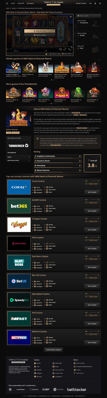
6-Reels (76, 115)
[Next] (99, 60)
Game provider (81, 20)
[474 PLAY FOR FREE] (29, 67)
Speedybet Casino (41, 294)
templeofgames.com (44, 396)
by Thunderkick (57, 12)
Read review (67, 54)
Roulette (21, 3)
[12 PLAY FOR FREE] (62, 67)
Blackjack (30, 3)
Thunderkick (76, 113)
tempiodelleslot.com (68, 396)
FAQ (90, 3)
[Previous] (97, 60)
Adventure (83, 115)
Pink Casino (38, 237)
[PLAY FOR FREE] (78, 67)
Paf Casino (37, 312)
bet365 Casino (39, 200)
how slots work (55, 145)
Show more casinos (53, 350)
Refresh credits (56, 54)
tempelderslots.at (32, 396)
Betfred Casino (39, 331)
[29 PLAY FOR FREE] (45, 92)
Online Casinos (81, 3)
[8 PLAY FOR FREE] (62, 92)
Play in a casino (84, 16)
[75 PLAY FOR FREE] (45, 67)
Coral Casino (38, 181)
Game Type (80, 46)
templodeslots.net (80, 396)
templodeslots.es (56, 396)
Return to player (82, 33)
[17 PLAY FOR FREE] (13, 92)
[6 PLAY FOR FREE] (13, 67)
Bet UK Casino (39, 275)
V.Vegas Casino (39, 218)
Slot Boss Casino (40, 256)
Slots (13, 3)
